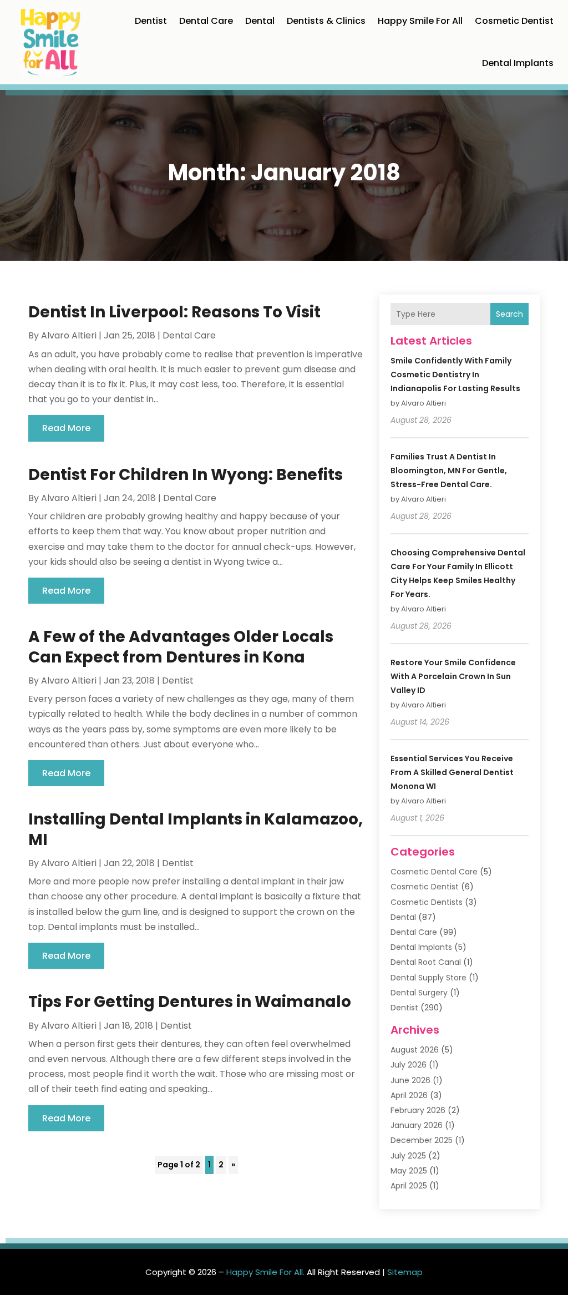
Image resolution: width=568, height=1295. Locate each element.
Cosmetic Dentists (426, 902)
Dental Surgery (419, 992)
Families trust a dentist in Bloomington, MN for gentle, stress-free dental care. (448, 470)
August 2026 (414, 1049)
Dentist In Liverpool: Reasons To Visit (174, 312)
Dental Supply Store (428, 977)
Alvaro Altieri (69, 335)
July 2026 (408, 1064)
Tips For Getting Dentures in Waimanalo (189, 1002)
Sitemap (405, 1272)
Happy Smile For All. (265, 1272)
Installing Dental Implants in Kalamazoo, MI (195, 829)
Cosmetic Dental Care (434, 871)
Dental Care (206, 20)
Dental (260, 20)
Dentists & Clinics (326, 20)
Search (509, 314)
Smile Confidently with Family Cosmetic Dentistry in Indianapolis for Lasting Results (455, 374)
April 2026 (409, 1095)
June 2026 (410, 1080)
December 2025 (421, 1140)
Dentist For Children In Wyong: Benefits (185, 474)
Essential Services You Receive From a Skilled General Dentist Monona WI (452, 772)
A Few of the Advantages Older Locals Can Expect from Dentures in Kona (180, 646)
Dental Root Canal (425, 962)
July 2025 (408, 1155)
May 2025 (408, 1170)
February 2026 (417, 1110)
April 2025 (408, 1185)
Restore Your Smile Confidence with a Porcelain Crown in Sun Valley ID (453, 676)
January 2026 (416, 1125)
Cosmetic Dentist (514, 20)
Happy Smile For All (420, 20)
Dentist (151, 20)
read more (66, 428)
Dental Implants (518, 63)
